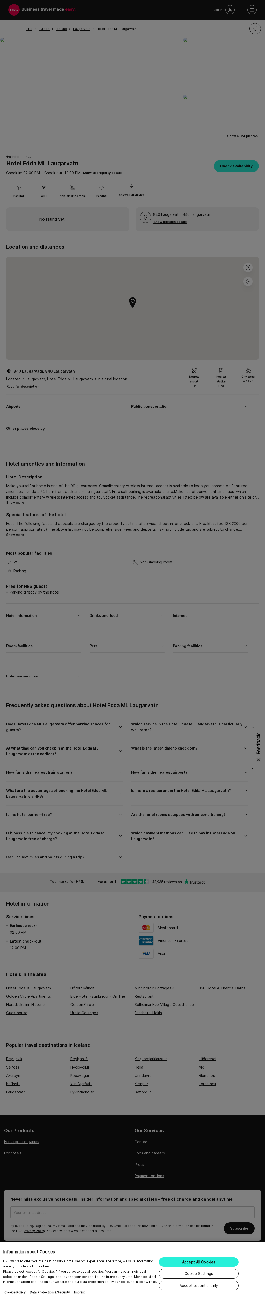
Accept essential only (199, 1285)
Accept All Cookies (199, 1262)
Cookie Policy (15, 1292)
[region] (132, 1270)
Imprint (79, 1292)
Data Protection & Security (50, 1292)
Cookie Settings (199, 1273)
